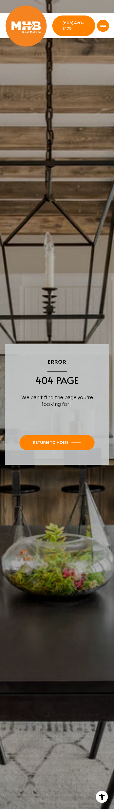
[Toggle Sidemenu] (103, 26)
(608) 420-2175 (73, 26)
